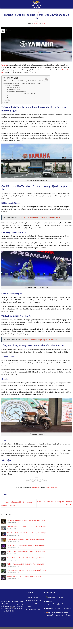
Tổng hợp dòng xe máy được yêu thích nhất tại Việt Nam (20, 94)
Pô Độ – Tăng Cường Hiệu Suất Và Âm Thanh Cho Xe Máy (26, 564)
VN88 (13, 618)
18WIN (13, 615)
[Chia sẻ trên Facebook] (31, 480)
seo (43, 23)
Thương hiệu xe (36, 11)
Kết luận (6, 102)
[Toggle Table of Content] (45, 78)
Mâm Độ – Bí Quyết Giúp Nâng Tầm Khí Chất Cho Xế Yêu (26, 551)
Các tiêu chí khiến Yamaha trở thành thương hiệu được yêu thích (23, 83)
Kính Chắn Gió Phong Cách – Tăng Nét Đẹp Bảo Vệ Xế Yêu (26, 570)
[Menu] (2, 4)
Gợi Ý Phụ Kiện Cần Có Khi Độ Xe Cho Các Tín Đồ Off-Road (26, 526)
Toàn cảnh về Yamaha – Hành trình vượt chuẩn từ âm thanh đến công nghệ (26, 81)
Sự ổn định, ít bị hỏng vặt (13, 89)
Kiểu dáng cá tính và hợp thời (15, 87)
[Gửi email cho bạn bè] (38, 480)
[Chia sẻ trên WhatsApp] (27, 480)
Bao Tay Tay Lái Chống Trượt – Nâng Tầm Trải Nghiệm (24, 576)
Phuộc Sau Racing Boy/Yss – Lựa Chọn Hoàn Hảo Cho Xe (25, 539)
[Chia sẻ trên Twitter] (34, 480)
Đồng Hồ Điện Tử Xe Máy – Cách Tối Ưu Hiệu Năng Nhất (26, 545)
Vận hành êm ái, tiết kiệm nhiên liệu (16, 91)
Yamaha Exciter (11, 96)
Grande (9, 98)
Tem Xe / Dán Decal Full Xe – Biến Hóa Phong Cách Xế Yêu (26, 558)
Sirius (8, 100)
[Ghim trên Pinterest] (41, 480)
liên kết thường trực (51, 487)
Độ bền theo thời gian (13, 85)
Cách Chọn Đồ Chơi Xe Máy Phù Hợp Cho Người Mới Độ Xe (27, 533)
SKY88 (3, 618)
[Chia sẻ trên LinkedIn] (45, 480)
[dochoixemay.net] (36, 4)
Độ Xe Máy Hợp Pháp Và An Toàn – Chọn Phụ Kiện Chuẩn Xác (27, 520)
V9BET (8, 618)
